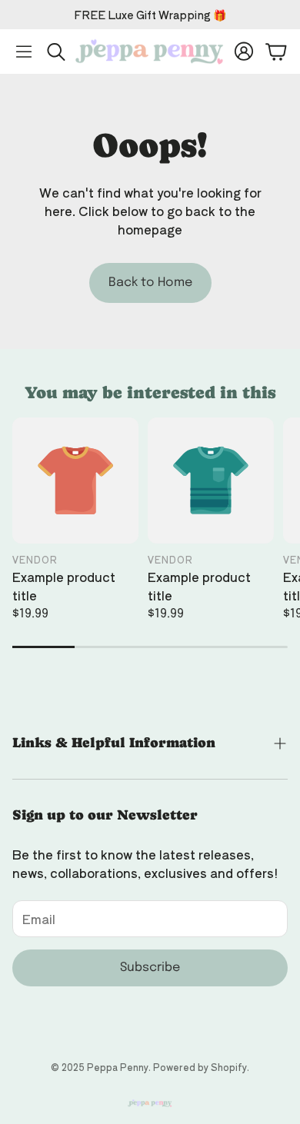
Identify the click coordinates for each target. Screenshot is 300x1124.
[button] (23, 51)
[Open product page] (75, 480)
